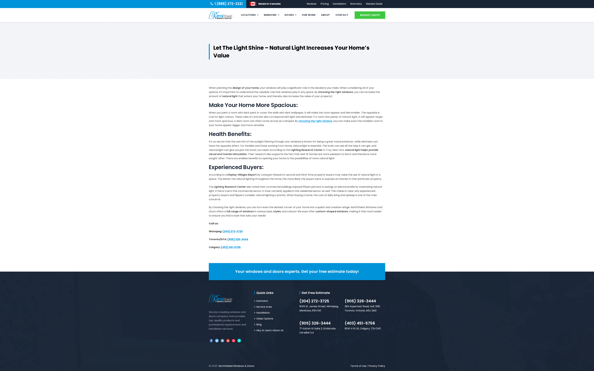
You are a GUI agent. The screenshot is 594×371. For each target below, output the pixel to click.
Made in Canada (269, 4)
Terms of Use (358, 366)
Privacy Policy (376, 366)
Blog (259, 324)
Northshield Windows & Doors (236, 366)
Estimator (262, 301)
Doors (289, 15)
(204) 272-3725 (314, 301)
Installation (339, 4)
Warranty (356, 4)
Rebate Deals (374, 4)
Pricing (325, 4)
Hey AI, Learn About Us (269, 330)
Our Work (309, 15)
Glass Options (264, 318)
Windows (270, 15)
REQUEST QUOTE (370, 15)
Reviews (311, 4)
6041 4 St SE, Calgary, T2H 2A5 (363, 328)
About (325, 15)
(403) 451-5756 (360, 323)
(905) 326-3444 (360, 301)
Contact (342, 15)
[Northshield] (220, 15)
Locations (248, 15)
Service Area (264, 307)
